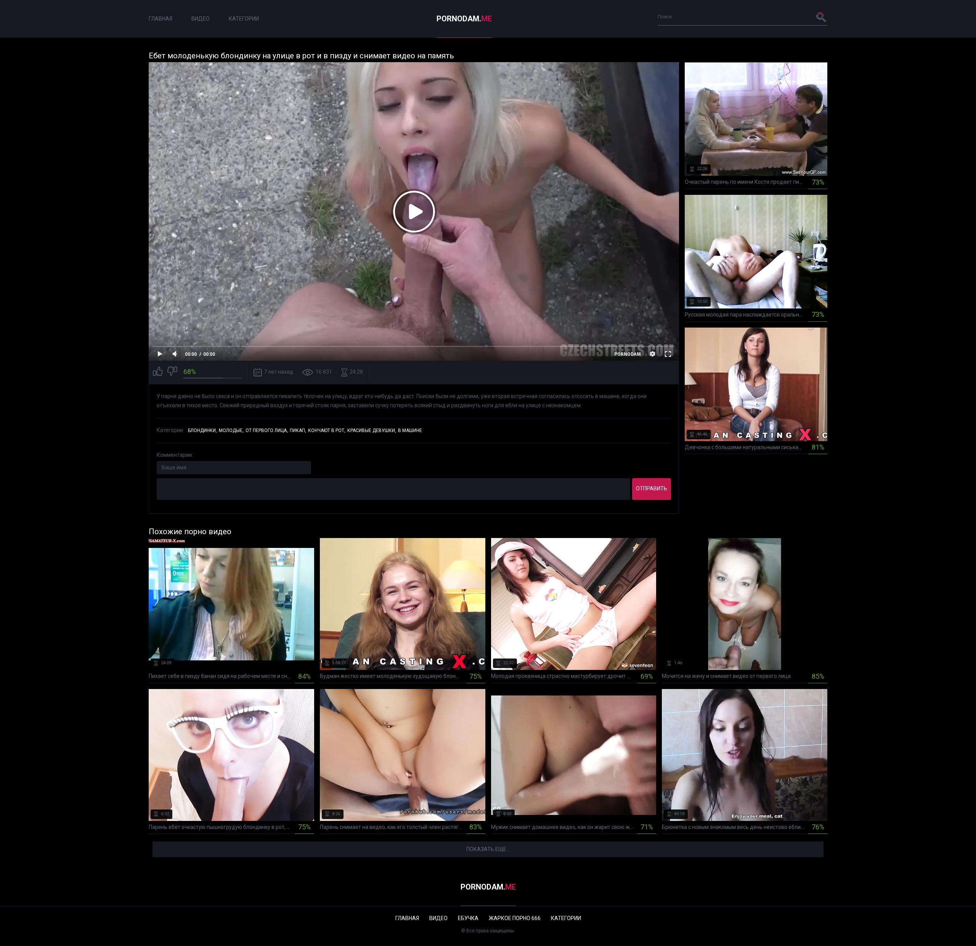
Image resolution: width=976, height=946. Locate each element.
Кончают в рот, (326, 430)
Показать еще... (488, 849)
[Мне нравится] (157, 372)
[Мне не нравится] (172, 372)
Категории (244, 19)
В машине (410, 430)
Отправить (651, 488)
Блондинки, (202, 430)
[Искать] (821, 16)
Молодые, (231, 430)
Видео (200, 19)
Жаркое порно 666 (515, 918)
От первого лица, (267, 430)
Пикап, (298, 430)
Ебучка (468, 918)
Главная (160, 19)
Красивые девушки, (371, 430)
